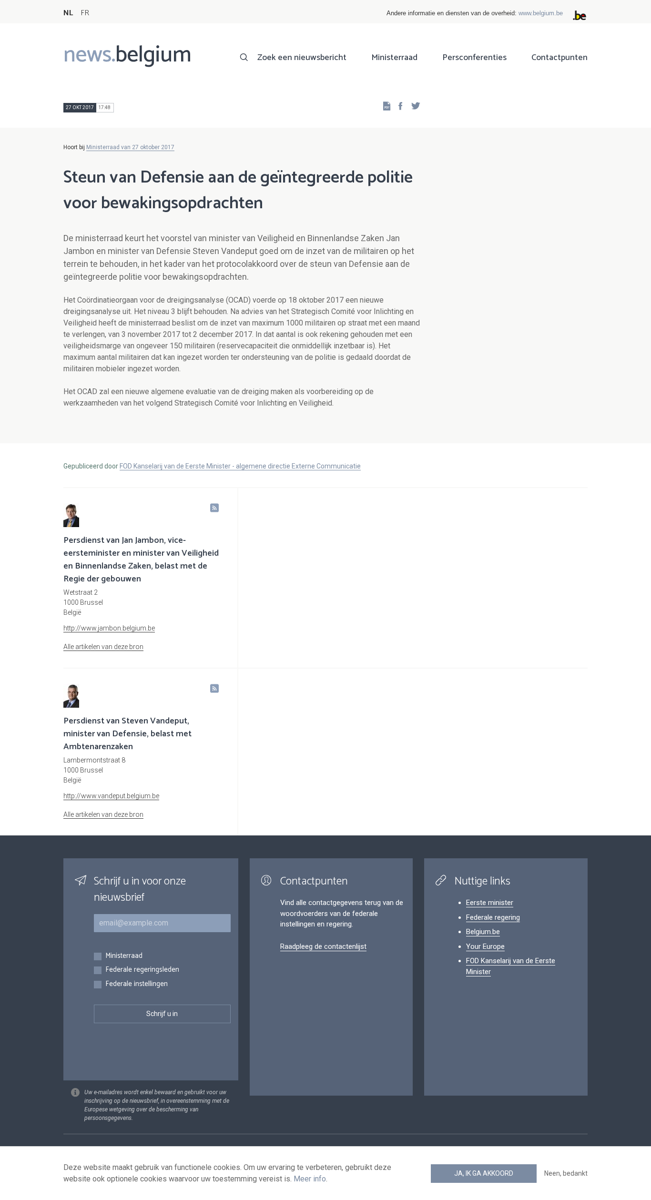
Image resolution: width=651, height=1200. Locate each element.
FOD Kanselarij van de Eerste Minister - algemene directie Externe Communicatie (240, 466)
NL (68, 13)
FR (85, 13)
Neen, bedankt (566, 1173)
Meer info (310, 1178)
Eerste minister (489, 902)
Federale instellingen (136, 984)
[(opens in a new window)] (397, 105)
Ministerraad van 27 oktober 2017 (130, 147)
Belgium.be (483, 931)
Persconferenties (474, 58)
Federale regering (493, 917)
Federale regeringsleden (142, 970)
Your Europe (485, 946)
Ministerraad (394, 58)
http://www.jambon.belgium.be (109, 628)
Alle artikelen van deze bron (103, 647)
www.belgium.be (541, 13)
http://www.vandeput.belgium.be (111, 796)
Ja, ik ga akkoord (483, 1173)
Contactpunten (559, 58)
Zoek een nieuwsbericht (301, 58)
